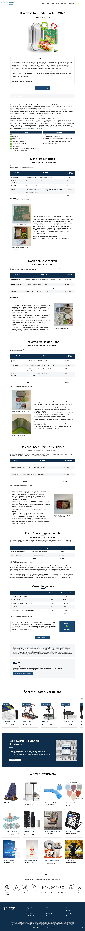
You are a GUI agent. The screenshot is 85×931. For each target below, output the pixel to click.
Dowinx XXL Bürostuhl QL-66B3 (52, 831)
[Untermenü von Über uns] (66, 3)
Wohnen (53, 892)
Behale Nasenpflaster (9, 860)
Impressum (29, 910)
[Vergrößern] (29, 229)
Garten (25, 892)
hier (31, 81)
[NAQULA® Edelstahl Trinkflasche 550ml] (32, 820)
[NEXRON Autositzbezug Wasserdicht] (11, 791)
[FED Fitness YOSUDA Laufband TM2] (29, 711)
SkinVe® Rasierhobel (29, 802)
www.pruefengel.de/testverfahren (21, 629)
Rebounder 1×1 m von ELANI (73, 831)
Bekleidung (16, 892)
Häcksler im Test (70, 860)
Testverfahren (49, 915)
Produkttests (69, 910)
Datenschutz (29, 913)
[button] (42, 96)
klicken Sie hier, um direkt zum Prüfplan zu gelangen (48, 68)
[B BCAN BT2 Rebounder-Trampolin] (49, 711)
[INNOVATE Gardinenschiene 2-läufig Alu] (10, 711)
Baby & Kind (35, 892)
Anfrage (48, 910)
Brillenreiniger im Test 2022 (30, 860)
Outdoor (80, 892)
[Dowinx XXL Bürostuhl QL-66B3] (53, 820)
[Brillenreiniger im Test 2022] (32, 849)
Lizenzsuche (49, 913)
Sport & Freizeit (26, 704)
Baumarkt (43, 892)
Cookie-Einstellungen (31, 915)
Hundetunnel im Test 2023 (51, 802)
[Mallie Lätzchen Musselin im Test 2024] (74, 791)
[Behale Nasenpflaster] (11, 849)
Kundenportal (69, 915)
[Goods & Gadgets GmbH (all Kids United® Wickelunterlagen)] (11, 820)
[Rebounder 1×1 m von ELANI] (74, 820)
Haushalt (6, 704)
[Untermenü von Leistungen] (49, 3)
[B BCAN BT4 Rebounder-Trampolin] (68, 711)
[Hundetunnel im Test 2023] (53, 791)
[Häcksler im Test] (74, 849)
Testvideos (68, 913)
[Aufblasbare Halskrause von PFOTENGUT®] (53, 849)
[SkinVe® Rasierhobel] (32, 791)
